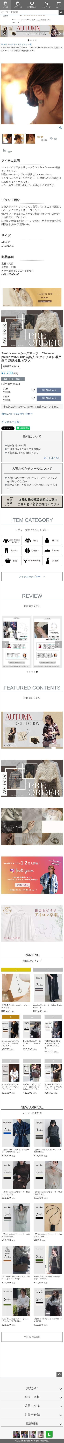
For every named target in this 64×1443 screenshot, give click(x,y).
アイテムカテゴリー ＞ (32, 576)
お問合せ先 (32, 1414)
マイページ (46, 7)
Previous (4, 33)
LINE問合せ (32, 7)
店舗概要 (32, 1423)
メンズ (5, 7)
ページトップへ (59, 1374)
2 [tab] (31, 40)
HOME (4, 44)
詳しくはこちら (52, 458)
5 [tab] (37, 672)
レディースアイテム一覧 (20, 44)
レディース (17, 7)
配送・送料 (32, 1397)
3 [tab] (33, 40)
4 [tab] (36, 40)
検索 (61, 12)
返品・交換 (32, 1406)
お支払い (32, 1388)
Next (59, 33)
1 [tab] (29, 40)
